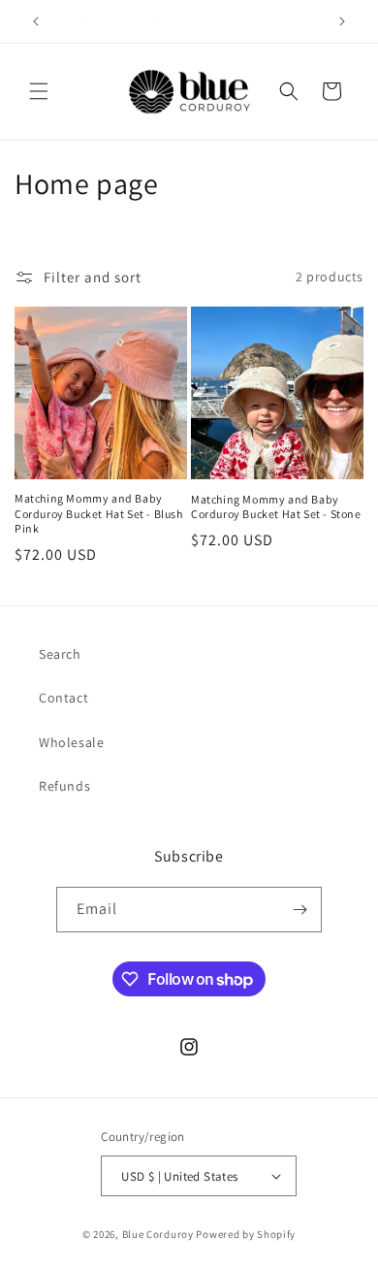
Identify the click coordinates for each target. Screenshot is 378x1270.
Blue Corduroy (158, 1234)
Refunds (64, 786)
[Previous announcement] (36, 21)
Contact (63, 697)
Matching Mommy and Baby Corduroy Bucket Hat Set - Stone (276, 507)
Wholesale (71, 742)
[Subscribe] (299, 909)
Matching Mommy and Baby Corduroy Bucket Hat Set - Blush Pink (99, 513)
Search (60, 654)
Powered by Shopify (246, 1234)
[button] (38, 91)
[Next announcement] (342, 21)
